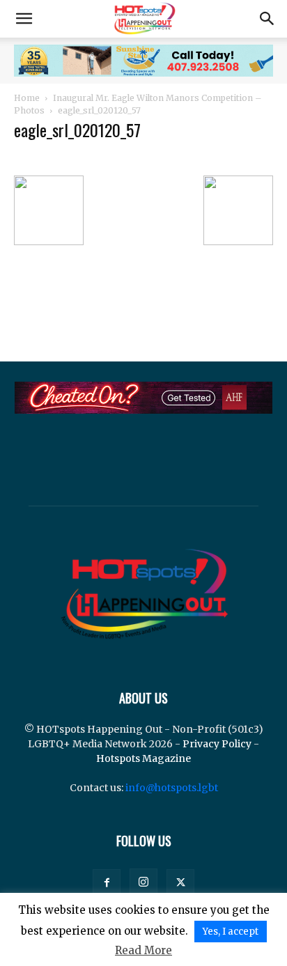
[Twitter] (180, 883)
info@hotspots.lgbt (171, 787)
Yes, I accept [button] (230, 931)
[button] (23, 19)
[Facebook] (107, 883)
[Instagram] (143, 882)
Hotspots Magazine (143, 758)
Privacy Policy (217, 744)
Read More (143, 950)
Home (27, 98)
